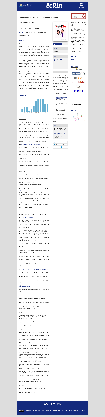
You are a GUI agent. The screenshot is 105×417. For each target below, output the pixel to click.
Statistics (69, 10)
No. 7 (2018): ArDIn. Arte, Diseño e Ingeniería (37, 13)
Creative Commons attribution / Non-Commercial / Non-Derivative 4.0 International (62, 97)
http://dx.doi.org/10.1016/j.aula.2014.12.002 (29, 217)
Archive (51, 10)
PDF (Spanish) (58, 44)
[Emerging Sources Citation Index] (78, 87)
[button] (56, 142)
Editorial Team (36, 10)
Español (73, 61)
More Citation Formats (58, 137)
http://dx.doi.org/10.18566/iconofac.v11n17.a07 (30, 144)
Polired (79, 10)
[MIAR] (78, 91)
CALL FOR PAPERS (57, 10)
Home (25, 10)
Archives (24, 13)
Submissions (44, 10)
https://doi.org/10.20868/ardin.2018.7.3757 (30, 28)
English (72, 59)
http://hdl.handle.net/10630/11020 (26, 190)
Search (64, 10)
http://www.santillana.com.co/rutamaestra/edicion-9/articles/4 (35, 269)
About (29, 10)
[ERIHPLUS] (76, 74)
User (74, 10)
